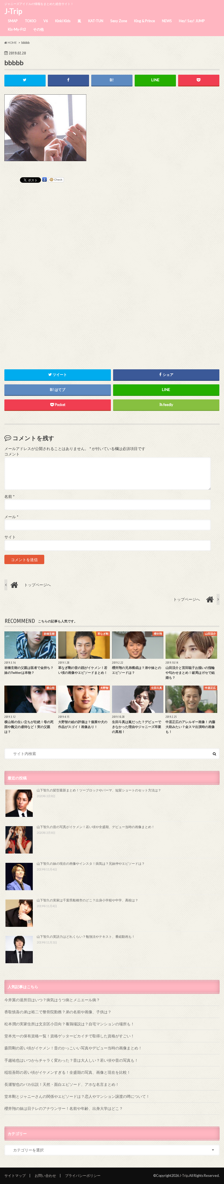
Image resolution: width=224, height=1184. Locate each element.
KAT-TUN (95, 21)
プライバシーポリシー (83, 1175)
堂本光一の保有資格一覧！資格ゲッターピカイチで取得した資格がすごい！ (69, 1036)
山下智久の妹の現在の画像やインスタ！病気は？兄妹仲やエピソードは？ (91, 863)
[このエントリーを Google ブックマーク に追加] (44, 179)
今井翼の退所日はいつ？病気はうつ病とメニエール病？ (52, 999)
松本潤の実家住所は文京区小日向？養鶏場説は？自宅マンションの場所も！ (69, 1024)
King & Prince (144, 21)
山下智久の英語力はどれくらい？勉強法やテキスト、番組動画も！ (86, 937)
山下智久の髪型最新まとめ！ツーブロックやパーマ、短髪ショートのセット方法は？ (99, 790)
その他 (38, 29)
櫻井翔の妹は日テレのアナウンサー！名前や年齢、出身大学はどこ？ (63, 1108)
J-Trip (13, 11)
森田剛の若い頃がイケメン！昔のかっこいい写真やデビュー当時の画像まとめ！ (73, 1048)
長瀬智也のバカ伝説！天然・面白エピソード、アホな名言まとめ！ (61, 1084)
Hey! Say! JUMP (192, 21)
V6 (45, 21)
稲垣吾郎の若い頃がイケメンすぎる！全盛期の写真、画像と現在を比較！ (67, 1072)
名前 (9, 496)
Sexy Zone (118, 21)
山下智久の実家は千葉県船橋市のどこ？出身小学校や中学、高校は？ (87, 900)
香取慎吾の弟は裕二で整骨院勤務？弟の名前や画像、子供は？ (57, 1011)
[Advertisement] (112, 269)
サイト (10, 537)
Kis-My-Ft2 (17, 29)
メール (11, 517)
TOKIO (30, 21)
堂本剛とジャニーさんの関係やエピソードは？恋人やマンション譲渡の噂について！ (77, 1096)
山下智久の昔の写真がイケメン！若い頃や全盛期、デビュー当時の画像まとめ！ (96, 827)
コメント (12, 454)
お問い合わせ (45, 1175)
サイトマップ (15, 1175)
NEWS (167, 21)
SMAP (13, 21)
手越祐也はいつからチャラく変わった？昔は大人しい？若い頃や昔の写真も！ (71, 1060)
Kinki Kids (62, 21)
